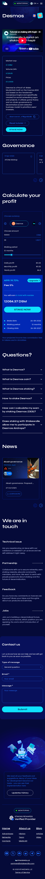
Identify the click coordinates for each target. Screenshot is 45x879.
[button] (37, 3)
